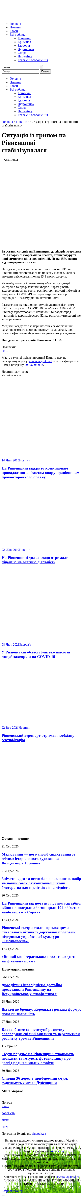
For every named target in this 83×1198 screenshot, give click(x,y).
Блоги (14, 31)
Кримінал (24, 42)
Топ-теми (24, 38)
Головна (15, 23)
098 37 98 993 (34, 364)
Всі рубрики (18, 34)
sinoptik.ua (39, 1133)
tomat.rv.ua (57, 1151)
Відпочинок (26, 49)
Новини (15, 27)
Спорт (22, 52)
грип (5, 350)
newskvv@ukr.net (40, 361)
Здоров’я (24, 45)
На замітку (25, 56)
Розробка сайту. (12, 1191)
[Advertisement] (41, 789)
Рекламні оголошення (33, 60)
